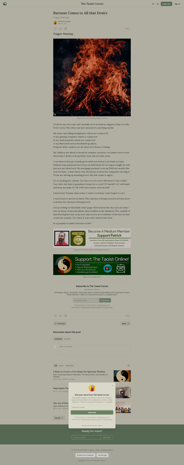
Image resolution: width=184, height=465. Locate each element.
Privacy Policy (108, 419)
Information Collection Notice (91, 419)
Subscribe (92, 412)
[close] (112, 385)
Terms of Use (102, 417)
